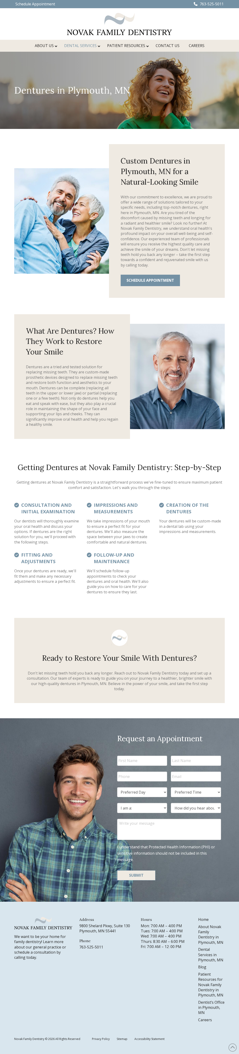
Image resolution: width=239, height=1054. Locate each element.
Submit (136, 875)
